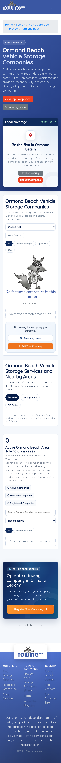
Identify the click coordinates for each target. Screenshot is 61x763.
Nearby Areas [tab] (30, 397)
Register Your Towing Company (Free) (30, 682)
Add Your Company (32, 346)
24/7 (10, 249)
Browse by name (15, 107)
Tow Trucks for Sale (51, 698)
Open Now (43, 243)
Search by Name (32, 338)
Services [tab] (12, 397)
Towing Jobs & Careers (50, 675)
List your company (30, 180)
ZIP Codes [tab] (13, 405)
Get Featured (30, 303)
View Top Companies (17, 99)
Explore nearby (30, 173)
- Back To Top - (30, 625)
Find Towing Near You (8, 675)
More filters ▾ (15, 235)
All (9, 243)
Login (27, 695)
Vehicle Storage (24, 243)
